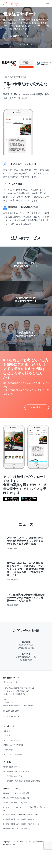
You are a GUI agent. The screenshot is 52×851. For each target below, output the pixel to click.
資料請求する (15, 36)
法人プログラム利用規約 (12, 754)
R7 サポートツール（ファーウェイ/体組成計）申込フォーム (25, 808)
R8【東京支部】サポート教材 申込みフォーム (21, 819)
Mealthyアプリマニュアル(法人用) (16, 798)
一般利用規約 (8, 750)
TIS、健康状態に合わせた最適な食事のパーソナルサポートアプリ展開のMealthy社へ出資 (26, 597)
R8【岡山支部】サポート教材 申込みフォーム (21, 814)
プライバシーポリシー (11, 740)
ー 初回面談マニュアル (12, 776)
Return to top (9, 844)
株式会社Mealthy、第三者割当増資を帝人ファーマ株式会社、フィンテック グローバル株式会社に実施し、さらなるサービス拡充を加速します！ (25, 569)
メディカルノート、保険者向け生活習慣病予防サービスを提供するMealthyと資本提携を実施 (25, 540)
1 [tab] (20, 44)
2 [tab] (24, 44)
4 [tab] (31, 44)
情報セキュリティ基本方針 (13, 745)
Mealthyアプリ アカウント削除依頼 (16, 829)
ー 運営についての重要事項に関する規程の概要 (22, 781)
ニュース (6, 736)
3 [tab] (27, 44)
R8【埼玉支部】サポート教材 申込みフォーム (21, 824)
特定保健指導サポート (11, 767)
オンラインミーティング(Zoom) (15, 802)
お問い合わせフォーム (26, 657)
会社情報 (6, 731)
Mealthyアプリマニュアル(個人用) (16, 793)
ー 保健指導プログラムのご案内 (16, 771)
